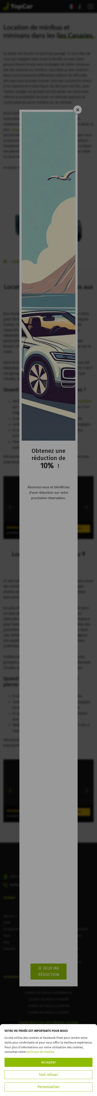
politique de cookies (40, 1051)
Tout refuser (48, 1074)
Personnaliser (48, 1087)
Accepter (48, 1062)
